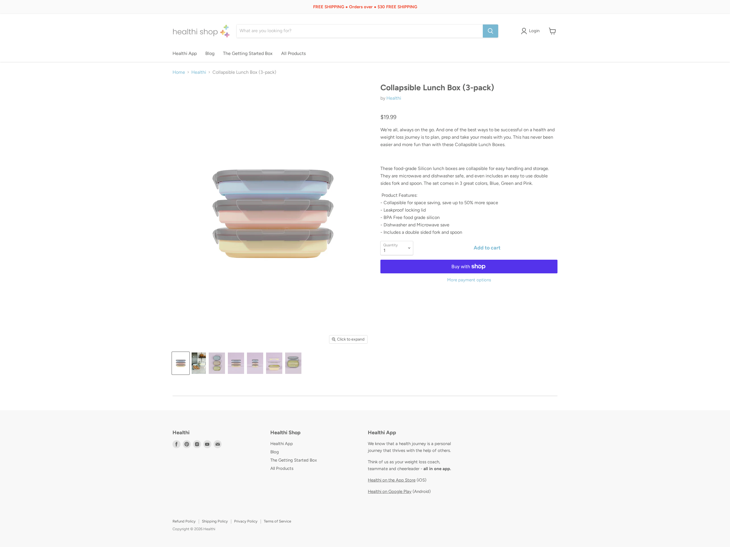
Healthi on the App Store (391, 480)
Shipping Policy (215, 521)
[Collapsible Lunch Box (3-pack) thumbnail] (180, 363)
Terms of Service (277, 521)
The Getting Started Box (248, 53)
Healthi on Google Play (389, 491)
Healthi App (185, 53)
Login (534, 30)
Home (179, 72)
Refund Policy (184, 521)
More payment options (469, 280)
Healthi (198, 72)
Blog (209, 53)
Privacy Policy (245, 521)
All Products (293, 53)
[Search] (490, 31)
